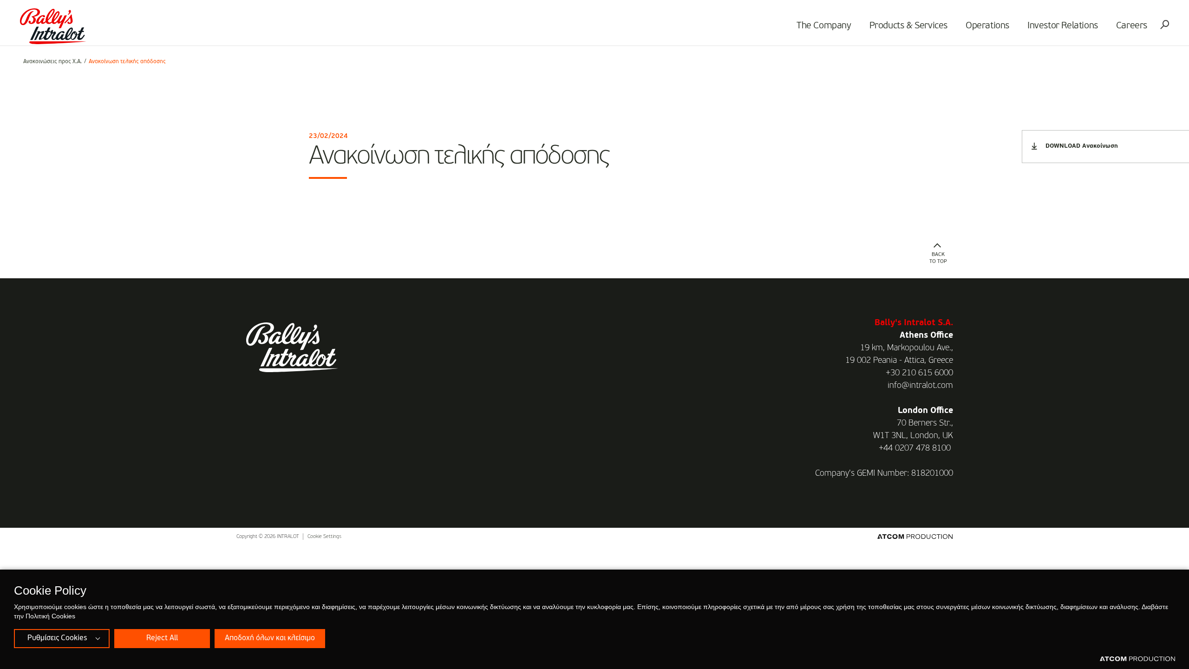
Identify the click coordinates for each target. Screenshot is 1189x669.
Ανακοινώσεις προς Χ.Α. (52, 62)
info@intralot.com (920, 385)
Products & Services (908, 26)
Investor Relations (1062, 26)
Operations (987, 26)
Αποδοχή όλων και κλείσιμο (270, 638)
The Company (824, 26)
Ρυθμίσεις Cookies (57, 638)
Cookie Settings (324, 536)
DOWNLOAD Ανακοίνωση (1081, 146)
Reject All (162, 638)
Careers (1131, 26)
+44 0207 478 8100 (915, 448)
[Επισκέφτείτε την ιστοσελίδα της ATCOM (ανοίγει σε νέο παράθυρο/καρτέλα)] (1137, 659)
